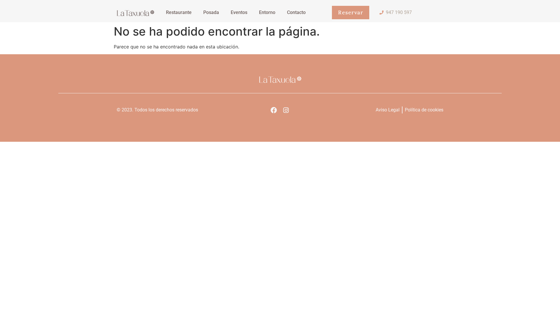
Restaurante (179, 12)
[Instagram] (286, 110)
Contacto (296, 12)
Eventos (239, 12)
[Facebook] (274, 110)
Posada (211, 12)
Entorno (267, 12)
